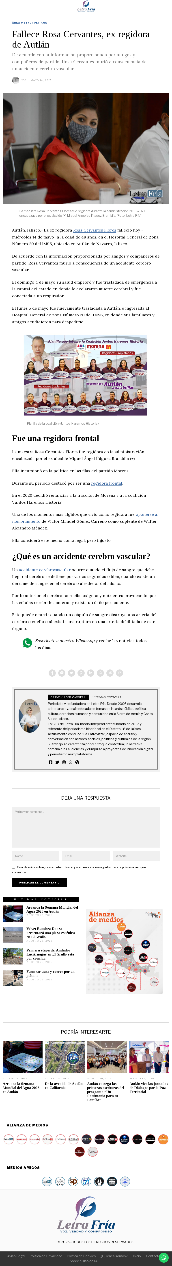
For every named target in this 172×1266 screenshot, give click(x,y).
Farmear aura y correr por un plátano (50, 973)
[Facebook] (52, 673)
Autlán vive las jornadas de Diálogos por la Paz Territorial (148, 1088)
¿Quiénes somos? (114, 1256)
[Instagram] (64, 762)
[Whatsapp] (100, 673)
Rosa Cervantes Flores (94, 230)
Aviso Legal (16, 1256)
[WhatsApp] (70, 762)
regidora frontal (106, 483)
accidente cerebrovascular (45, 569)
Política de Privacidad (46, 1256)
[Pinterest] (81, 673)
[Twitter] (71, 673)
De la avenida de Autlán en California (64, 1086)
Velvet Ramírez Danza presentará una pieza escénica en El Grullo (50, 933)
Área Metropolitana (29, 22)
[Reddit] (110, 673)
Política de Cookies (81, 1256)
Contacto (153, 1256)
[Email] (119, 673)
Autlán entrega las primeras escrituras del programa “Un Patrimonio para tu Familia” (105, 1092)
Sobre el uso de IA (84, 1261)
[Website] (77, 762)
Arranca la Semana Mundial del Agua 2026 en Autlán (52, 909)
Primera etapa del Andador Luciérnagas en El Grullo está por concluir (50, 954)
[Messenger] (61, 673)
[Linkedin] (90, 673)
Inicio (137, 1256)
